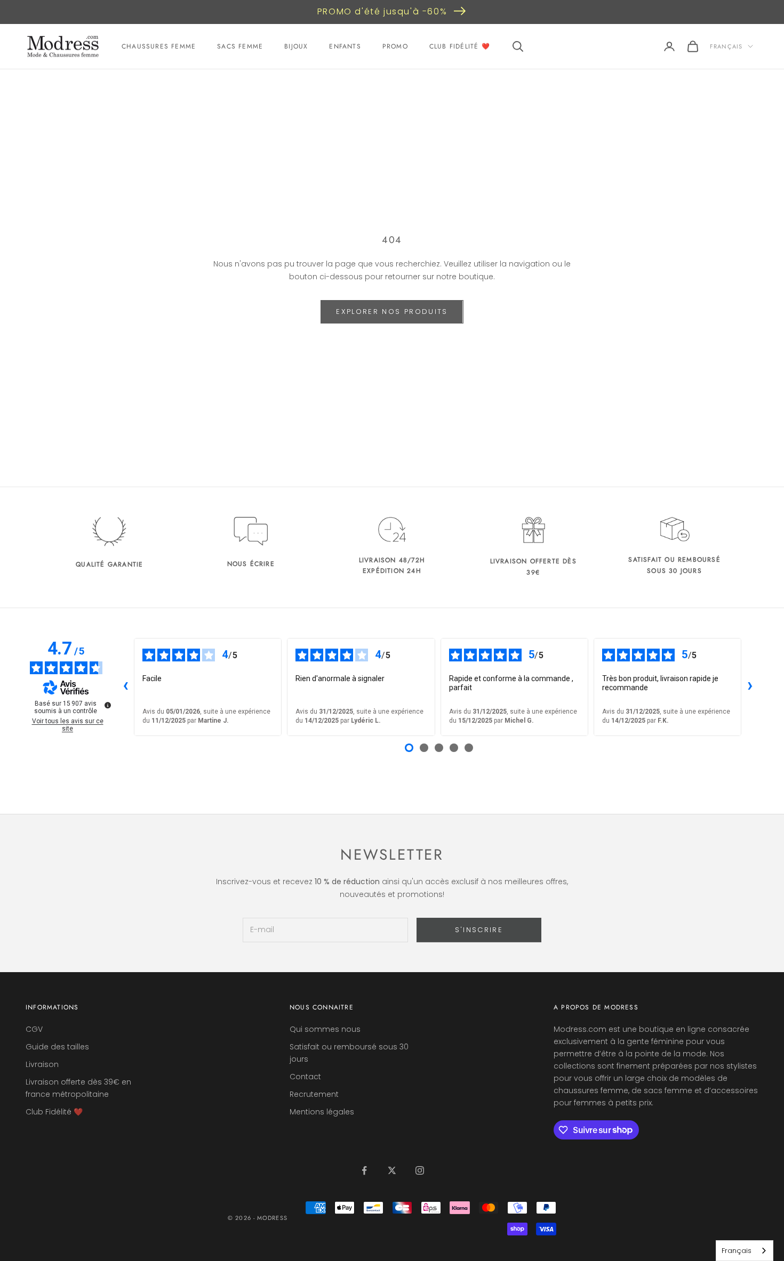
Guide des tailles (57, 1046)
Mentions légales (322, 1111)
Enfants (345, 46)
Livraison (42, 1064)
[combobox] (744, 1250)
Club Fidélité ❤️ (459, 46)
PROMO (395, 46)
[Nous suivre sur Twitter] (392, 1170)
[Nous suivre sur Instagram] (419, 1170)
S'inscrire (479, 930)
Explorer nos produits (391, 311)
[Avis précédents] (125, 687)
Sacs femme (240, 46)
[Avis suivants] (749, 687)
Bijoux (296, 46)
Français (726, 46)
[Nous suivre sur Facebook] (364, 1170)
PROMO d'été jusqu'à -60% (382, 11)
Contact (305, 1076)
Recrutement (314, 1094)
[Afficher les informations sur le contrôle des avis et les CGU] (107, 705)
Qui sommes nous (325, 1029)
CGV (34, 1029)
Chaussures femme (159, 46)
